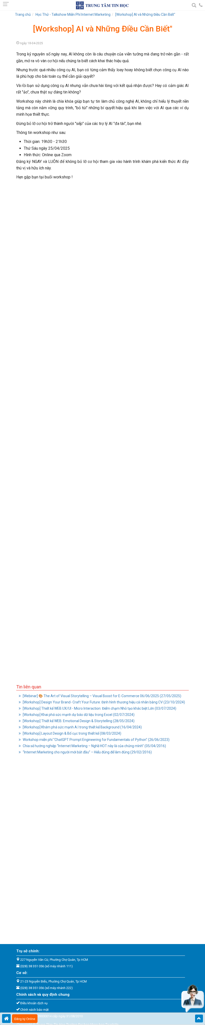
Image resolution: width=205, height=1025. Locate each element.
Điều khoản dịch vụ (34, 1003)
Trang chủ (23, 14)
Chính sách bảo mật (34, 1010)
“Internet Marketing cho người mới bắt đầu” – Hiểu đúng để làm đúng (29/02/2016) (87, 752)
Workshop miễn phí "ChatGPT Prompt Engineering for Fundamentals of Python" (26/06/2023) (96, 740)
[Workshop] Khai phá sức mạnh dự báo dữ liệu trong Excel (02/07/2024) (78, 715)
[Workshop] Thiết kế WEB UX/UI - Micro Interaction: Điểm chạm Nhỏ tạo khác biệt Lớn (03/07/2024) (99, 708)
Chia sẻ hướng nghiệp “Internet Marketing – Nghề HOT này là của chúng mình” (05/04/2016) (94, 746)
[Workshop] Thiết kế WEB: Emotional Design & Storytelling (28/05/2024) (78, 721)
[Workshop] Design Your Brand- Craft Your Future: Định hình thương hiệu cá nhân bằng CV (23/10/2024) (103, 702)
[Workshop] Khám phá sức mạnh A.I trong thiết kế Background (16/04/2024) (82, 727)
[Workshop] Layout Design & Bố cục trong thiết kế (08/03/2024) (71, 733)
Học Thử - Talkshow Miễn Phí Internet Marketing (73, 14)
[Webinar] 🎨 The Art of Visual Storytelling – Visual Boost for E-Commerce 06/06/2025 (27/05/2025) (101, 696)
